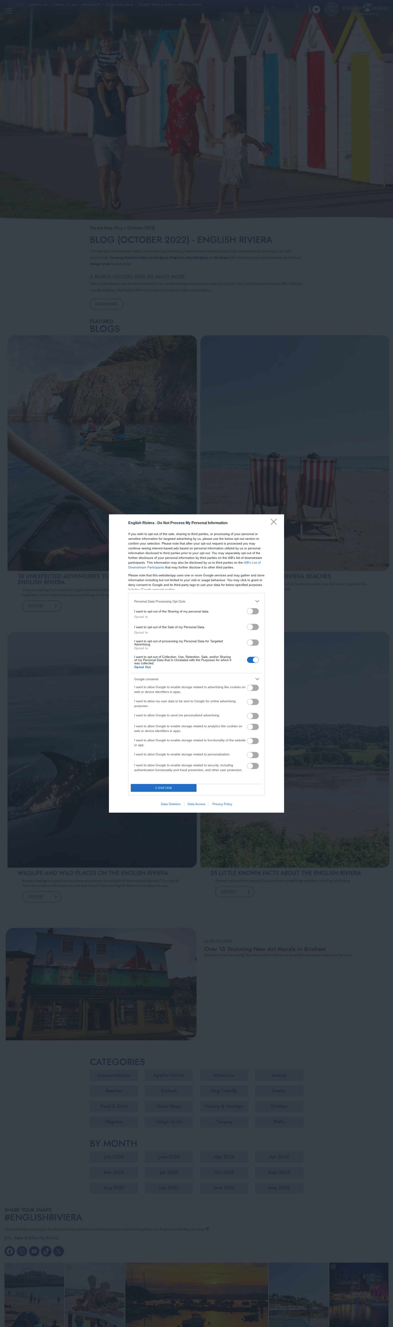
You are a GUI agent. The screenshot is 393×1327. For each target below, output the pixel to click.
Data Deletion (171, 804)
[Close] (275, 523)
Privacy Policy (222, 804)
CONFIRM (163, 788)
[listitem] (196, 601)
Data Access (196, 804)
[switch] (253, 611)
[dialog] (196, 663)
